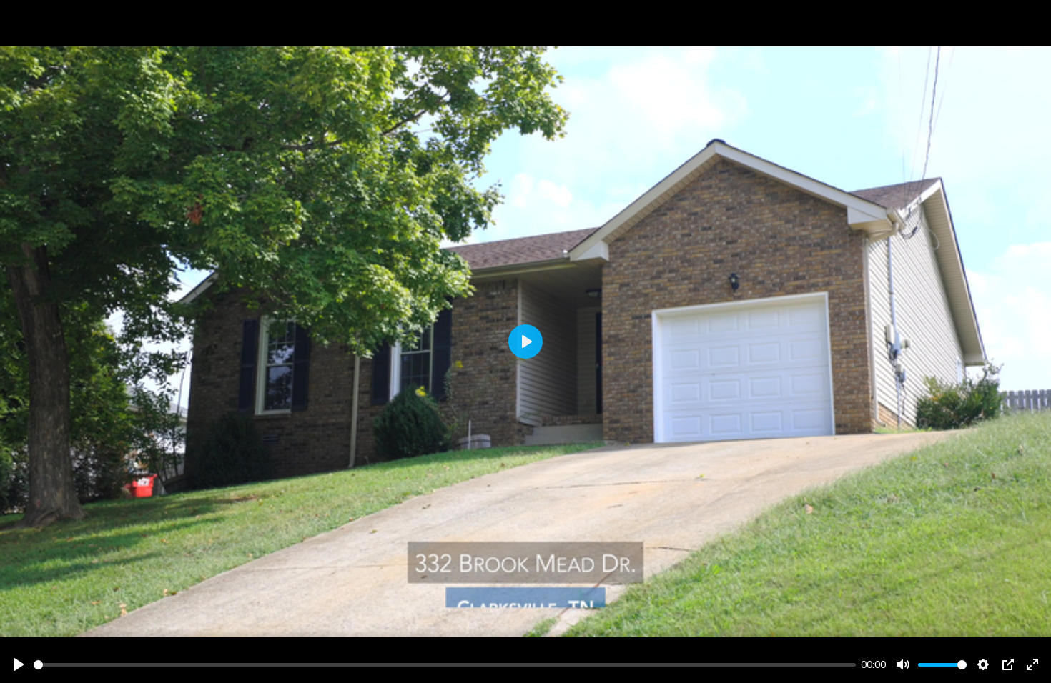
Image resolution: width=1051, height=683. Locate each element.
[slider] (445, 665)
